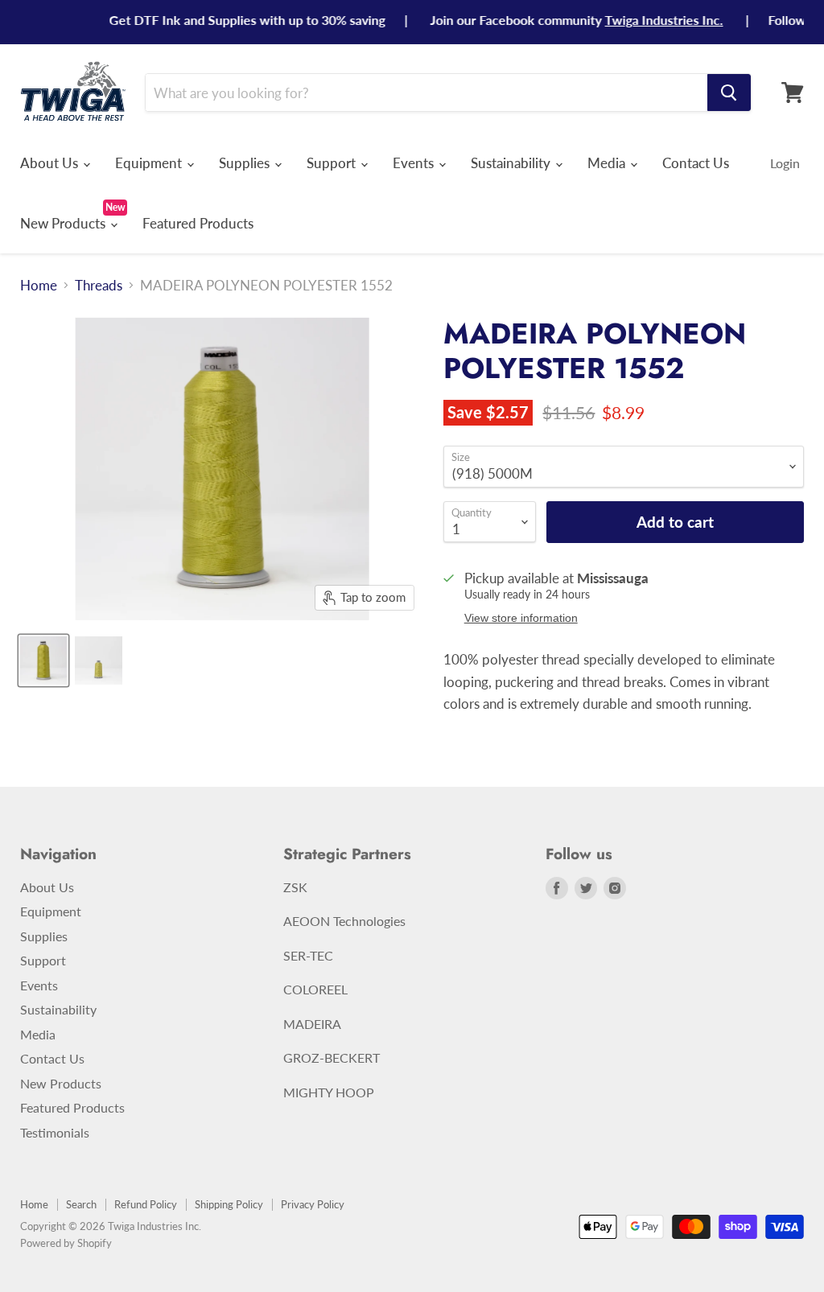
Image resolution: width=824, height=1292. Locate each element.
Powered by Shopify (66, 1242)
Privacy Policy (312, 1204)
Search (81, 1204)
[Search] (729, 92)
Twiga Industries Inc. (645, 19)
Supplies (246, 162)
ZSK (295, 887)
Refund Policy (145, 1204)
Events (415, 162)
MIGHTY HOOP (328, 1092)
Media (607, 162)
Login (785, 163)
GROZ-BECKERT (331, 1057)
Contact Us (695, 162)
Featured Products (197, 223)
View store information (521, 618)
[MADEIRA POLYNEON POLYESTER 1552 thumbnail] (43, 660)
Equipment (150, 162)
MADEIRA (312, 1023)
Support (333, 162)
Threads (98, 286)
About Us (50, 162)
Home (38, 286)
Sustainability (512, 162)
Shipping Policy (229, 1204)
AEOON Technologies (344, 920)
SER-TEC (308, 955)
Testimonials (54, 1132)
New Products (64, 223)
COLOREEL (315, 989)
